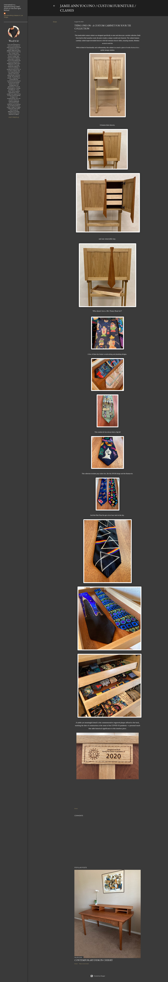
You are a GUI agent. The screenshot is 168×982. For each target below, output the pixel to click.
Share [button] (55, 22)
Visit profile (14, 117)
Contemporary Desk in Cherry (93, 960)
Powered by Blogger (99, 976)
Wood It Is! (14, 40)
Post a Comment (84, 963)
